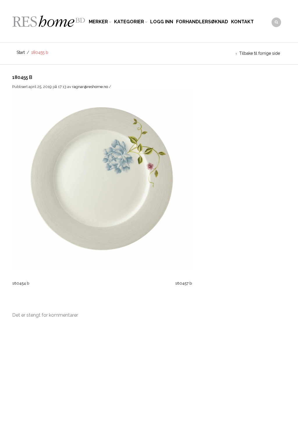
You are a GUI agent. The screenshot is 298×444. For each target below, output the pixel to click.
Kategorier (129, 21)
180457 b (183, 283)
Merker (98, 21)
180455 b (22, 77)
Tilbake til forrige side (259, 53)
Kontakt (242, 21)
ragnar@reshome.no (90, 86)
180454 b (20, 283)
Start (21, 52)
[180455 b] (102, 179)
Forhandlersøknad (202, 21)
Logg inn (161, 21)
